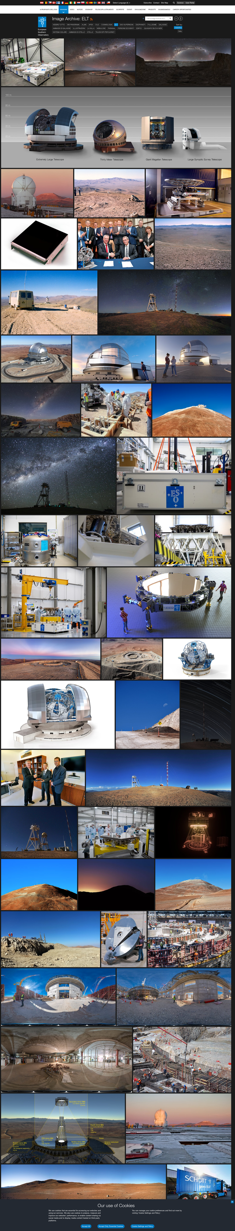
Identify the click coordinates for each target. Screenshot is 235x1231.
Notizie (80, 9)
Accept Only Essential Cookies (111, 1226)
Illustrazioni (79, 28)
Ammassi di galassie (62, 28)
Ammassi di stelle (77, 32)
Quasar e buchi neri (153, 28)
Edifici (139, 28)
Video (72, 9)
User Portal (190, 3)
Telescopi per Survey (105, 32)
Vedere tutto (59, 25)
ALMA (84, 25)
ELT (116, 25)
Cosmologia (106, 25)
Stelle (90, 32)
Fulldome (152, 25)
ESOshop (88, 9)
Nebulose (101, 28)
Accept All (86, 1226)
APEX (91, 25)
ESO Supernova (126, 25)
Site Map (164, 3)
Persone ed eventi (126, 28)
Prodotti (152, 9)
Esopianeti (140, 25)
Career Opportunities (182, 9)
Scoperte (120, 9)
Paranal (111, 28)
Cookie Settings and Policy (142, 1226)
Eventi (129, 9)
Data (180, 31)
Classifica (178, 28)
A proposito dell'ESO (48, 9)
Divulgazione (140, 9)
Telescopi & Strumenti (104, 9)
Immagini (63, 9)
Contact (156, 3)
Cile (97, 25)
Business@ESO (164, 9)
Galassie (163, 25)
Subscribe (148, 3)
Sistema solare (60, 32)
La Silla (90, 28)
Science (180, 3)
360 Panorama (73, 25)
